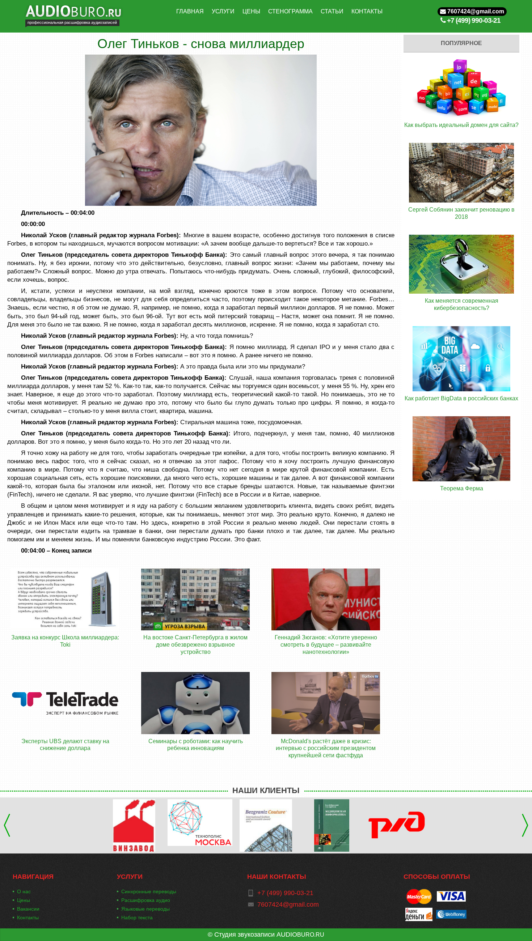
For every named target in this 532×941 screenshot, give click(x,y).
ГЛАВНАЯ (190, 11)
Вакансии (28, 909)
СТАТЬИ (332, 11)
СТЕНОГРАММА (290, 11)
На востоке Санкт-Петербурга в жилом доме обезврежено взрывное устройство (195, 644)
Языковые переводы (145, 909)
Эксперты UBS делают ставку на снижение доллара (65, 744)
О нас (24, 891)
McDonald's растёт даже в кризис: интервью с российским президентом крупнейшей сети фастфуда (326, 748)
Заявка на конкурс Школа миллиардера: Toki (65, 641)
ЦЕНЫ (251, 11)
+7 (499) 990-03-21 (474, 20)
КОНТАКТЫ (367, 11)
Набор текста (137, 917)
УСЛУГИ (223, 11)
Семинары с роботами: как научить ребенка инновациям (195, 744)
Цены (23, 900)
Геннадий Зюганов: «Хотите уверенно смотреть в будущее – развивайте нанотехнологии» (326, 644)
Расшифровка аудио (145, 900)
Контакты (28, 917)
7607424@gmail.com (475, 11)
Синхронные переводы (148, 891)
